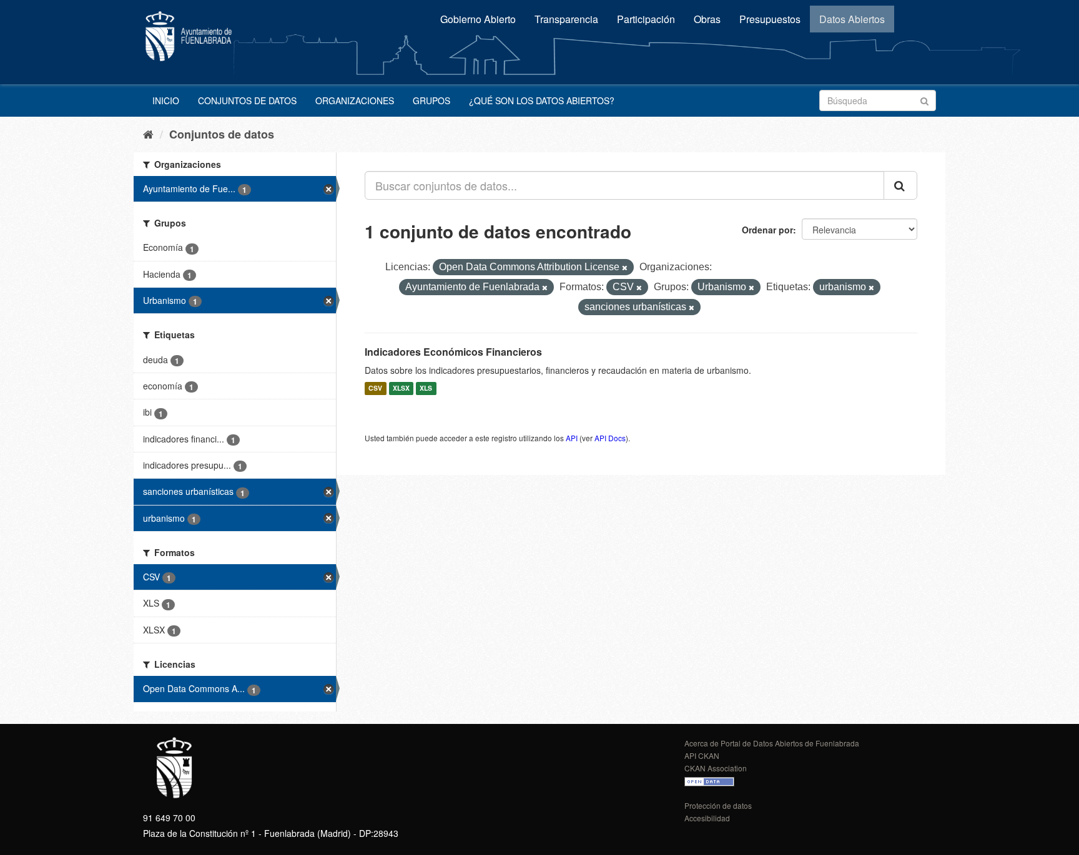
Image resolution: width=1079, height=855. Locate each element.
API (572, 437)
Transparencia (566, 19)
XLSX (401, 388)
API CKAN (701, 755)
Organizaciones (354, 100)
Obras (707, 19)
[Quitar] (625, 267)
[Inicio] (148, 133)
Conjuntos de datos (247, 100)
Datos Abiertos (852, 19)
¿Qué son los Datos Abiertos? (541, 100)
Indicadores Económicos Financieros (453, 351)
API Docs (610, 437)
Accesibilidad (707, 818)
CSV (375, 388)
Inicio (165, 100)
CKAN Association (715, 768)
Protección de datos (718, 805)
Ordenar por (767, 229)
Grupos (431, 100)
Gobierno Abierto (478, 19)
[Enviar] (924, 99)
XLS (426, 388)
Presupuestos (770, 19)
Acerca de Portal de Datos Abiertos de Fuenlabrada (771, 743)
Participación (646, 19)
